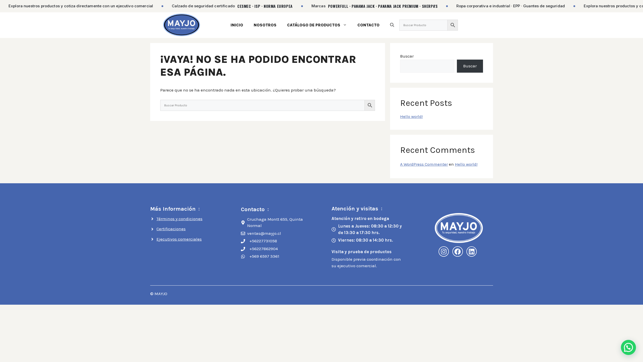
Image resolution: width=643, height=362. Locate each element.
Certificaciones (171, 228)
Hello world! (411, 116)
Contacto (368, 25)
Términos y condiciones (179, 218)
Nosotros (265, 25)
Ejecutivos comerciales (179, 239)
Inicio (237, 25)
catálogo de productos (313, 25)
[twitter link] (471, 251)
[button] (392, 25)
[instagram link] (444, 251)
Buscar (407, 56)
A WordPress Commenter (424, 164)
